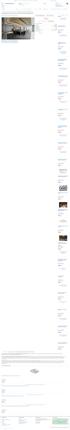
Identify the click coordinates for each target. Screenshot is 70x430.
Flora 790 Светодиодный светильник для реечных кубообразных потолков (15, 385)
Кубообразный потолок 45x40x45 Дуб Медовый (62, 243)
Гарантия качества (25, 0)
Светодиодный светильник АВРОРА (63, 226)
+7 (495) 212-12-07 (58, 4)
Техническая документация (18, 351)
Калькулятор (3, 423)
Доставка (18, 0)
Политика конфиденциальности (6, 419)
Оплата (21, 0)
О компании (15, 0)
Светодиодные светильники (22, 421)
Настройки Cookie (4, 425)
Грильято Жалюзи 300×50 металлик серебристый (62, 343)
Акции (3, 422)
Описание (4, 351)
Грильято (20, 418)
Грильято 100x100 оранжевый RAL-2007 (62, 26)
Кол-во (39, 21)
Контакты (3, 421)
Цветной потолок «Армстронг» (61, 276)
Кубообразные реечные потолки (23, 419)
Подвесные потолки (21, 423)
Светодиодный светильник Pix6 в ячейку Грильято (11, 375)
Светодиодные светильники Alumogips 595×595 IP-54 (63, 176)
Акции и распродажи (30, 0)
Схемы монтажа (10, 351)
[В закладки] (63, 15)
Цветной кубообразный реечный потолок (62, 293)
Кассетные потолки (21, 420)
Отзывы (3, 420)
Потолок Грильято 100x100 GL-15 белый (63, 109)
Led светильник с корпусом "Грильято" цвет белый (63, 143)
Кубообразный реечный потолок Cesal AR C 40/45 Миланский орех (62, 210)
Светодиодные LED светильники (23, 422)
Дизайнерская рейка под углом (62, 309)
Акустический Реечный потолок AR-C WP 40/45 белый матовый (62, 60)
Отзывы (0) (32, 351)
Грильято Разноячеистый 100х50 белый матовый (62, 326)
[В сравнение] (66, 15)
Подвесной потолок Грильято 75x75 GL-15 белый (62, 43)
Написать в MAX (58, 3)
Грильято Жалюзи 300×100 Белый (63, 193)
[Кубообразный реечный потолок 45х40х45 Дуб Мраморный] (18, 15)
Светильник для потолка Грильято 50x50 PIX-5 (62, 159)
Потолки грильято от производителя (6, 11)
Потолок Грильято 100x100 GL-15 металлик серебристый (63, 93)
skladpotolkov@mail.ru (59, 5)
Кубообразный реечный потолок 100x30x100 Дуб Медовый (62, 126)
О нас (3, 418)
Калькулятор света (36, 0)
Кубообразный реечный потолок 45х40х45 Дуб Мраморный (62, 260)
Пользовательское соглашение (6, 424)
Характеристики (26, 351)
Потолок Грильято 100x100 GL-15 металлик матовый (63, 76)
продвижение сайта (4, 428)
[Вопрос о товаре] (59, 15)
